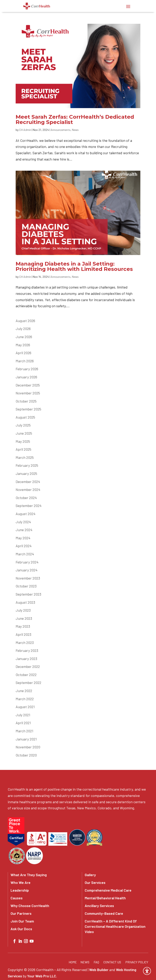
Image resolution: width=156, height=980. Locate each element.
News (75, 129)
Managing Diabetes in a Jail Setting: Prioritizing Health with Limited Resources (74, 266)
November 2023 (28, 578)
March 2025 (25, 457)
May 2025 (23, 441)
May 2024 (23, 538)
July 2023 (23, 610)
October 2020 (26, 755)
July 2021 (23, 715)
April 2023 (23, 634)
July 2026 (23, 328)
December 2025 (28, 385)
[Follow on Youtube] (31, 941)
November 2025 (28, 393)
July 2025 (23, 425)
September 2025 (28, 409)
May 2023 (23, 626)
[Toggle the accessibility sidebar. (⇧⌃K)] (147, 971)
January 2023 (26, 658)
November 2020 (28, 747)
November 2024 (28, 489)
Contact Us (112, 962)
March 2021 (24, 731)
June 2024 (24, 529)
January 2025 (26, 473)
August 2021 (25, 706)
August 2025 (25, 417)
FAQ (96, 962)
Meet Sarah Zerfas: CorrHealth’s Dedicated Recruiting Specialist (75, 119)
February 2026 (27, 369)
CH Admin (25, 129)
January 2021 (26, 739)
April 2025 (23, 449)
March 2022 (25, 699)
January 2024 (26, 570)
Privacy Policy (136, 962)
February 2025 (27, 465)
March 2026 (25, 361)
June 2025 (24, 433)
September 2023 (28, 594)
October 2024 (26, 497)
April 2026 (23, 353)
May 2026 (23, 345)
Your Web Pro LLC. (42, 976)
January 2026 (26, 377)
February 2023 (27, 650)
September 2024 (28, 505)
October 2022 (26, 674)
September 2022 (28, 682)
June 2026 (24, 336)
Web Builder (98, 969)
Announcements (60, 129)
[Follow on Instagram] (26, 941)
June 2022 (24, 690)
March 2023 (25, 642)
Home (73, 962)
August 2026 (25, 320)
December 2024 (28, 481)
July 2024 (23, 522)
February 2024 (27, 562)
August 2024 (25, 513)
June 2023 (24, 618)
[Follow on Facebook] (14, 941)
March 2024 (25, 554)
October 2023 (26, 586)
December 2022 (28, 666)
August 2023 (25, 602)
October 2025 (26, 401)
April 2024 (23, 546)
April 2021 (23, 723)
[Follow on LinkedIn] (20, 941)
